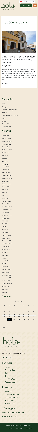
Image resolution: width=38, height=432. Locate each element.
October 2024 (6, 181)
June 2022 (5, 258)
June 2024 (5, 192)
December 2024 (7, 175)
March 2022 (5, 266)
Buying (4, 107)
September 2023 (7, 215)
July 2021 (5, 289)
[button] (35, 5)
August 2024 (6, 187)
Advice (4, 104)
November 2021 (6, 278)
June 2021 (5, 292)
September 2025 (7, 150)
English (24, 1)
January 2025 (6, 172)
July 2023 (5, 221)
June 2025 (5, 158)
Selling (4, 66)
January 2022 (6, 272)
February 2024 (6, 201)
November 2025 (7, 144)
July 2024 (5, 189)
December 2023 (7, 206)
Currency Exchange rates (9, 109)
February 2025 (6, 169)
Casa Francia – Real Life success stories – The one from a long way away (18, 59)
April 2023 (5, 229)
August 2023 (6, 218)
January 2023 (6, 238)
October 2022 (6, 246)
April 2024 (5, 198)
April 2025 (5, 164)
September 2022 (7, 249)
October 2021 (6, 281)
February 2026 (6, 138)
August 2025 (6, 152)
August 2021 (5, 286)
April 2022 (5, 263)
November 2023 (7, 209)
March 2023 (5, 232)
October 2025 (6, 147)
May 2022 (5, 261)
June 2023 (5, 224)
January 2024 (6, 204)
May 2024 (5, 195)
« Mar (3, 327)
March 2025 (5, 167)
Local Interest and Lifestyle (10, 115)
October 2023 (6, 212)
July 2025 (5, 155)
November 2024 (7, 178)
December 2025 (7, 141)
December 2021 (6, 275)
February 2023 (6, 235)
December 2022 (7, 241)
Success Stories (7, 124)
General (4, 112)
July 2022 (5, 255)
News (3, 118)
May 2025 (5, 161)
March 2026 (5, 135)
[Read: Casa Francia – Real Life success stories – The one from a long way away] (19, 42)
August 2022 (6, 252)
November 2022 (7, 244)
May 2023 (5, 226)
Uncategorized (6, 126)
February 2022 (6, 269)
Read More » (5, 83)
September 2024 (7, 184)
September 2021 (7, 283)
